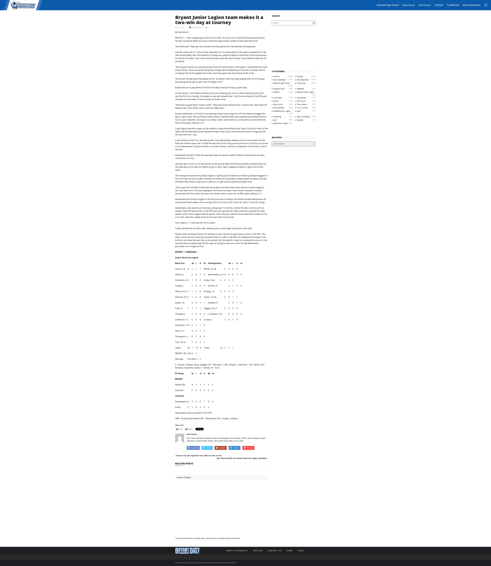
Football (300, 76)
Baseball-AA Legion (280, 123)
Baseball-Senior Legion (305, 92)
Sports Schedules (471, 5)
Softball (439, 5)
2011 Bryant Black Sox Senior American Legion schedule (241, 458)
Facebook (194, 448)
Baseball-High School (388, 5)
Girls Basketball (303, 80)
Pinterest (250, 448)
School (275, 101)
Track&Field (453, 5)
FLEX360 (233, 563)
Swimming (277, 117)
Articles (258, 550)
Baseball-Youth (279, 89)
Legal (301, 550)
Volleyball (300, 89)
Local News (277, 98)
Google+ (222, 448)
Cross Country (302, 108)
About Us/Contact (237, 550)
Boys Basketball (279, 80)
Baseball (300, 120)
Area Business (278, 108)
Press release (302, 104)
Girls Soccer (425, 5)
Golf (275, 120)
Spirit (299, 111)
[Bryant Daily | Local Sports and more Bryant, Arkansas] (23, 5)
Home (290, 550)
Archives (276, 76)
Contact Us (274, 550)
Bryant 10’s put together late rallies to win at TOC (199, 456)
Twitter (208, 448)
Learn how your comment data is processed (223, 538)
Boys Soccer (409, 5)
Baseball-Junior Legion (200, 27)
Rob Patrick (192, 434)
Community (301, 83)
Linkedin (236, 448)
